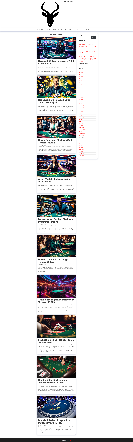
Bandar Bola (81, 139)
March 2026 (81, 80)
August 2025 (81, 93)
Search (80, 35)
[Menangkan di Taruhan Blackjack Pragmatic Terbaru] (56, 205)
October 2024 (81, 113)
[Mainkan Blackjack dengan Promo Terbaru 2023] (56, 326)
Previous (52, 436)
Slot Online (63, 29)
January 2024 (81, 131)
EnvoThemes (68, 440)
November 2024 (82, 111)
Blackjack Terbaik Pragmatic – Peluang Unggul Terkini (54, 421)
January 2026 (81, 84)
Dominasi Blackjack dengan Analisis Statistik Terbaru (52, 381)
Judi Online (81, 147)
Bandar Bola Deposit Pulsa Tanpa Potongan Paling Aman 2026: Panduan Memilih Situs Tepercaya (87, 60)
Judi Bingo (49, 29)
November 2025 (82, 88)
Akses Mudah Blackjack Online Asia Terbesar (54, 180)
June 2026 (81, 74)
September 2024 (82, 115)
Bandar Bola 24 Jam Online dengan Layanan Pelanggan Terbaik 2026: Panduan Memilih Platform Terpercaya (87, 51)
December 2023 (82, 133)
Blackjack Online (41, 29)
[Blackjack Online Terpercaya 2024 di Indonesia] (56, 47)
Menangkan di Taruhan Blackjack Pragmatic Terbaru (55, 220)
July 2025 (81, 95)
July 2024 (81, 119)
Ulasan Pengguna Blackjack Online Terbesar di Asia (56, 141)
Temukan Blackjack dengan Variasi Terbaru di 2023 (56, 301)
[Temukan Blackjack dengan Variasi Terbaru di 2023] (56, 286)
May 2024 (81, 123)
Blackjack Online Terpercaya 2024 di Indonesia (56, 62)
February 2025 (82, 105)
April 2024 (81, 125)
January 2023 (81, 135)
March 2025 (81, 103)
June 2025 (81, 97)
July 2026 (81, 72)
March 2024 (81, 127)
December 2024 (82, 109)
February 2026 (82, 82)
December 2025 (82, 86)
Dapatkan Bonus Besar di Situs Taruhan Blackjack (54, 101)
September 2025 (82, 92)
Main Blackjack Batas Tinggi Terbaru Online (53, 260)
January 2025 (81, 107)
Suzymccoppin (68, 1)
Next (62, 436)
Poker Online (56, 29)
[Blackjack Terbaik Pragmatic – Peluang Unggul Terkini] (56, 407)
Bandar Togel (78, 29)
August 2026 (81, 70)
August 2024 (81, 117)
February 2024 (82, 129)
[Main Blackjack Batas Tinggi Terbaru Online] (56, 246)
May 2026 (81, 76)
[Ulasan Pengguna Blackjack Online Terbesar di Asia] (56, 126)
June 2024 (81, 121)
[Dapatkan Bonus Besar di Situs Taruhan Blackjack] (56, 86)
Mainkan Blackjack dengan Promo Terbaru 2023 (56, 341)
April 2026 (81, 78)
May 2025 (81, 99)
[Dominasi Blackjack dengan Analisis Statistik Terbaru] (56, 366)
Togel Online (86, 29)
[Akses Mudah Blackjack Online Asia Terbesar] (56, 165)
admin (46, 66)
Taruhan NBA (70, 29)
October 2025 (81, 90)
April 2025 (81, 101)
